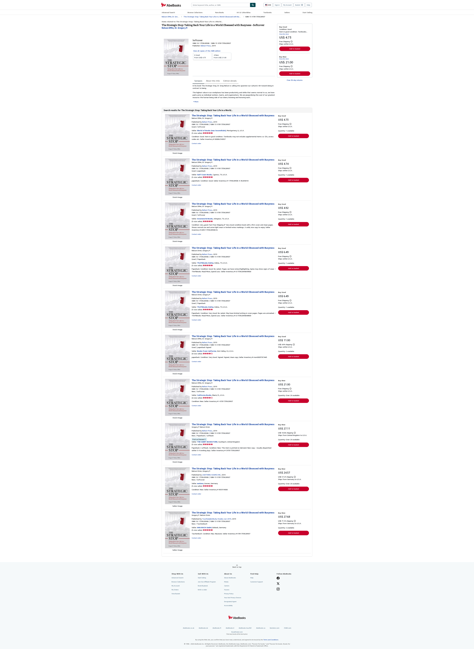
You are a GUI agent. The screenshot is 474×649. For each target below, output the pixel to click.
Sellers (287, 12)
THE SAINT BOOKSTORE (207, 442)
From (200, 56)
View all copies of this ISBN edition (206, 51)
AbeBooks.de (203, 628)
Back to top (237, 567)
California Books (204, 395)
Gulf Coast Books (204, 174)
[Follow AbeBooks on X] (278, 583)
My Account (287, 5)
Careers (226, 586)
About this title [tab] (213, 81)
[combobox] (220, 5)
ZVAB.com (287, 628)
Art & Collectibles (244, 12)
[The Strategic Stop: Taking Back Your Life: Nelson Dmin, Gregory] (177, 283)
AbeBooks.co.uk (188, 628)
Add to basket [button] (294, 49)
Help (308, 5)
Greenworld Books (205, 219)
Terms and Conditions (270, 640)
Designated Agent (230, 601)
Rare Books (219, 12)
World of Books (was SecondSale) (211, 130)
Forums (226, 590)
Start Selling (307, 12)
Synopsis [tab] (198, 81)
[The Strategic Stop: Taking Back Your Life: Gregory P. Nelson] (177, 548)
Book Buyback (203, 586)
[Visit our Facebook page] (278, 578)
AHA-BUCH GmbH (204, 527)
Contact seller (196, 143)
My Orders (175, 590)
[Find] (253, 5)
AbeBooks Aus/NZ (245, 628)
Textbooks (267, 12)
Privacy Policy (228, 594)
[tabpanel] (234, 93)
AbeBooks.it (230, 628)
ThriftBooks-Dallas (205, 263)
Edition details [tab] (230, 81)
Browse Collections (195, 12)
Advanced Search (168, 12)
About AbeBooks (230, 578)
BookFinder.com (237, 633)
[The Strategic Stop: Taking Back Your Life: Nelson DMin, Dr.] (177, 151)
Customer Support (256, 582)
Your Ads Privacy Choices (232, 597)
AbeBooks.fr (217, 628)
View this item (284, 34)
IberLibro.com (274, 628)
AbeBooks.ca (260, 628)
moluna (200, 483)
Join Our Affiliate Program (207, 582)
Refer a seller (202, 590)
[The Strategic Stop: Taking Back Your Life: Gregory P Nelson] (177, 459)
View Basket (176, 594)
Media (226, 582)
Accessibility (228, 605)
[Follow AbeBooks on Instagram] (278, 589)
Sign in (277, 5)
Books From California (206, 351)
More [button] (196, 102)
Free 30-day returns (295, 80)
